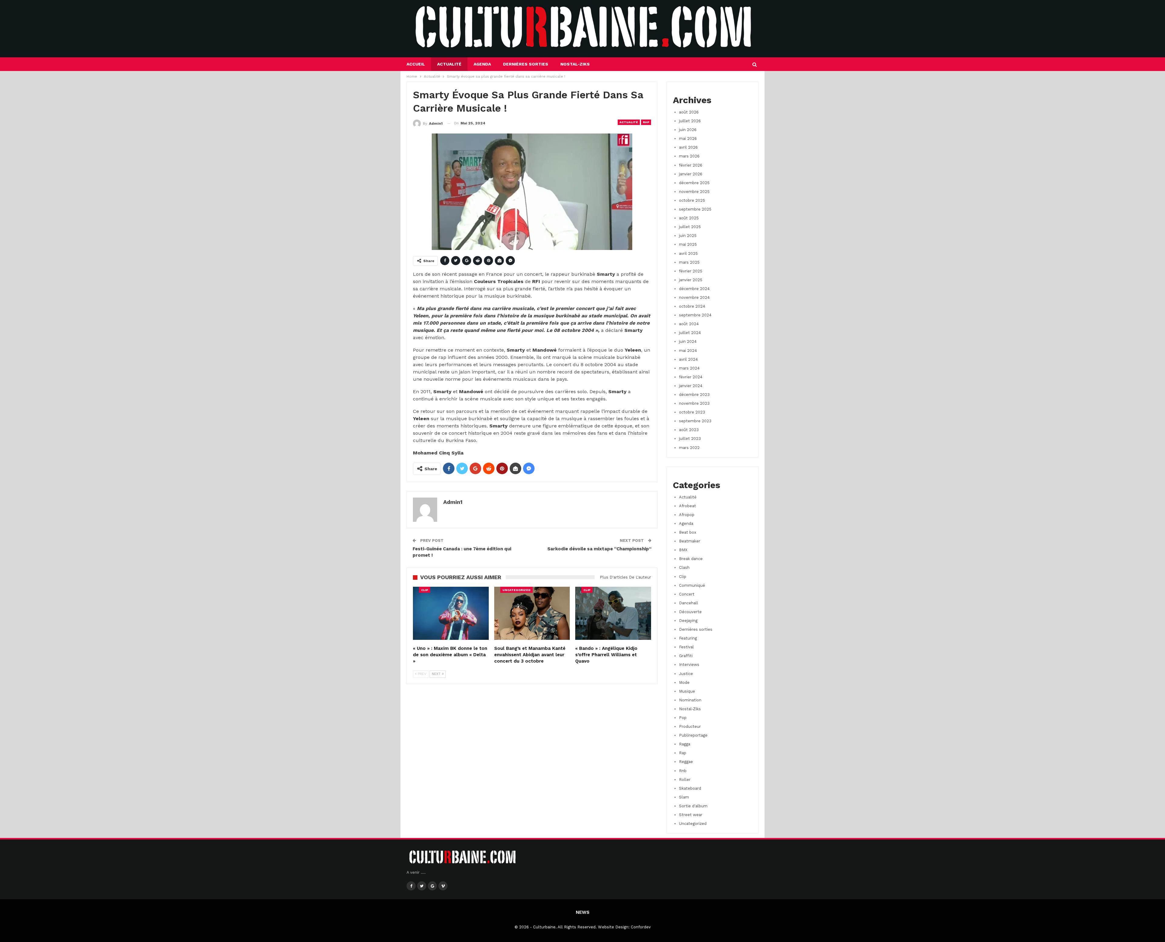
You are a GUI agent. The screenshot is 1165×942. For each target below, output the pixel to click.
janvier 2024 (690, 385)
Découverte (690, 611)
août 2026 (689, 112)
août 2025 (689, 218)
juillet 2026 (690, 121)
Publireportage (693, 735)
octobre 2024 (692, 306)
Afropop (686, 514)
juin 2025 (688, 235)
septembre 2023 (695, 421)
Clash (684, 567)
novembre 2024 (694, 297)
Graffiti (686, 655)
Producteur (690, 726)
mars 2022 (689, 447)
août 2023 (689, 429)
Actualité (449, 64)
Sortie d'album (693, 806)
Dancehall (688, 603)
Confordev (641, 927)
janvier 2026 (690, 174)
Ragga (684, 744)
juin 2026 (688, 129)
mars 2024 (689, 368)
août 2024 (689, 324)
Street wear (690, 814)
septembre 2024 (695, 315)
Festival (686, 647)
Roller (685, 779)
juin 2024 (688, 341)
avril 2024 (688, 359)
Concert (686, 594)
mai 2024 (688, 350)
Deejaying (688, 620)
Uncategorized (516, 590)
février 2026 (690, 165)
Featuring (688, 638)
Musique (687, 691)
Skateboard (690, 788)
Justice (686, 673)
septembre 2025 (695, 209)
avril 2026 (688, 147)
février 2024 (690, 377)
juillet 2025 (690, 227)
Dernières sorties (525, 64)
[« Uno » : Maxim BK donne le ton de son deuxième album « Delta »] (451, 613)
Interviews (689, 664)
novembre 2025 (694, 191)
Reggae (686, 761)
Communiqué (692, 585)
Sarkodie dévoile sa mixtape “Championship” (599, 549)
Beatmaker (689, 541)
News (582, 912)
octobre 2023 (692, 412)
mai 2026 (688, 138)
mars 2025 (689, 262)
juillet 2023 (690, 438)
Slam (684, 797)
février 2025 (690, 271)
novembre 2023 (694, 403)
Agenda (482, 64)
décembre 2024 (694, 288)
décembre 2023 (694, 394)
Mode (684, 682)
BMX (683, 550)
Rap (646, 122)
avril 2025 (688, 253)
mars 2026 (689, 156)
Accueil (416, 64)
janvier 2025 (690, 280)
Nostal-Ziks (575, 64)
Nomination (690, 700)
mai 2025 (688, 244)
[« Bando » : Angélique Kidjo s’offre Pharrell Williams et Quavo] (613, 613)
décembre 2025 (694, 183)
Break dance (691, 558)
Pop (683, 717)
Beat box (687, 532)
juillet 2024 (690, 332)
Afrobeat (687, 506)
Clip (424, 590)
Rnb (683, 770)
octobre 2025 (692, 200)
